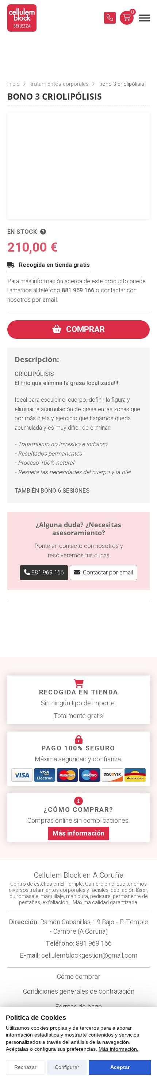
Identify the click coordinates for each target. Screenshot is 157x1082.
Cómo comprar (78, 977)
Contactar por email (108, 572)
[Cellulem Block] (22, 18)
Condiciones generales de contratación (78, 992)
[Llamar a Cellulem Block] (110, 18)
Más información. (118, 1049)
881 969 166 (78, 290)
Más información (78, 833)
